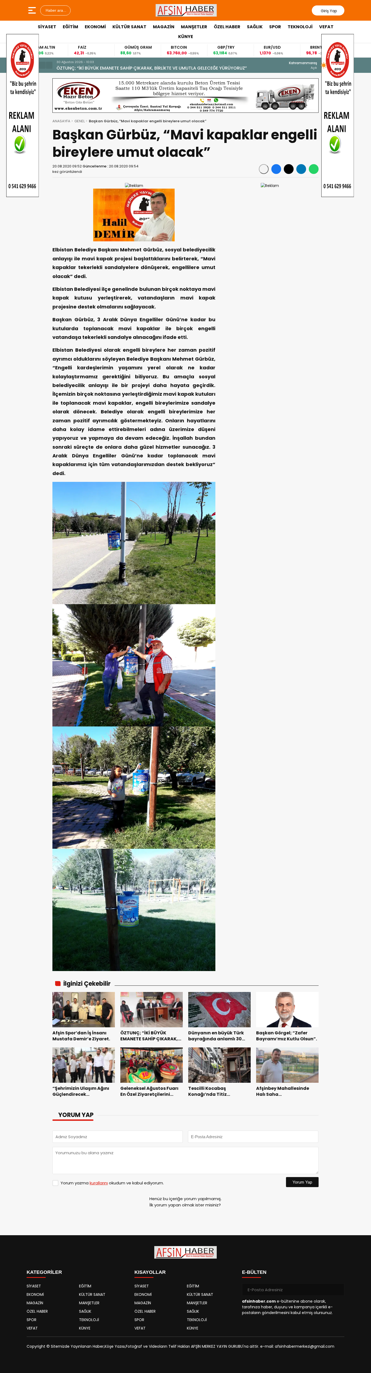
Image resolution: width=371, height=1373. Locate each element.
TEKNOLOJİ (300, 27)
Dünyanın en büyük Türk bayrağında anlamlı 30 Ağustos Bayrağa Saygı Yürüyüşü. (145, 68)
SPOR (275, 27)
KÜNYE (185, 36)
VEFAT (326, 27)
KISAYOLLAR (150, 1272)
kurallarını (99, 1183)
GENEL (79, 121)
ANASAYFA (61, 121)
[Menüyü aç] (33, 10)
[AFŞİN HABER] (186, 10)
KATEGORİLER (44, 1272)
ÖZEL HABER (227, 27)
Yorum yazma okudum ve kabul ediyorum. (112, 1183)
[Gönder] (338, 1289)
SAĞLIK (255, 27)
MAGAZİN (163, 27)
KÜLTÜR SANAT (129, 27)
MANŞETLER (194, 27)
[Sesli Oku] (264, 169)
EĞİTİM (70, 27)
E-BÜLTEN (254, 1272)
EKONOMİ (95, 27)
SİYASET (47, 27)
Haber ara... (55, 10)
